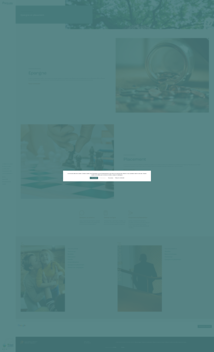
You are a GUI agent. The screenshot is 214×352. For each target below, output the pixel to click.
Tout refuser (103, 177)
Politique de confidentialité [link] (119, 177)
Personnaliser (110, 177)
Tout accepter (94, 177)
